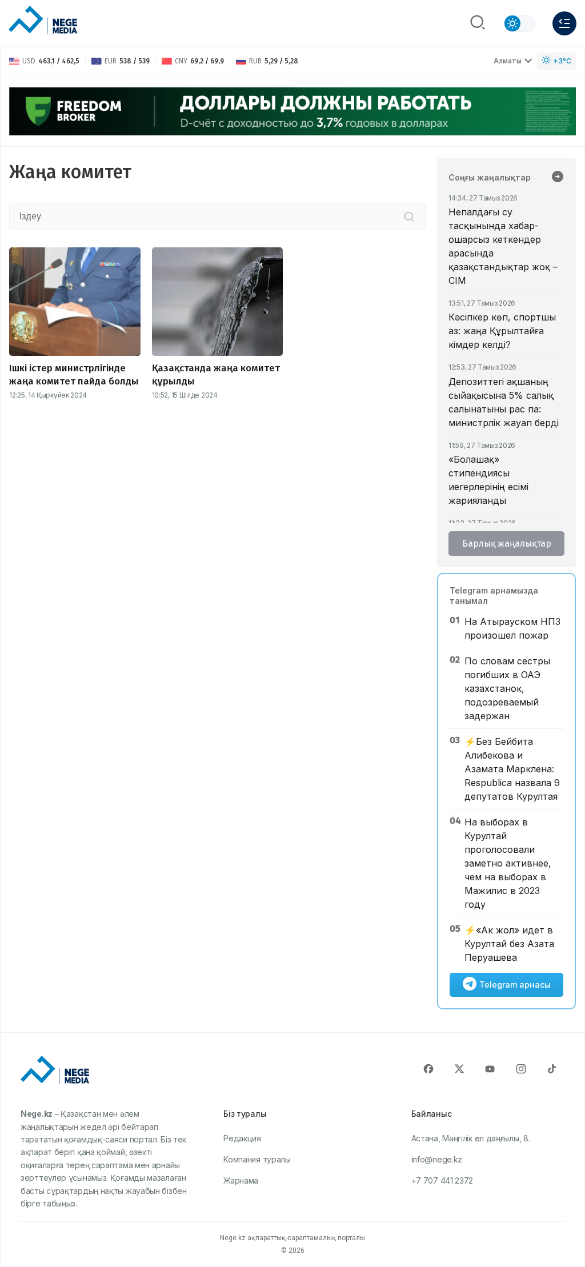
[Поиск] (477, 23)
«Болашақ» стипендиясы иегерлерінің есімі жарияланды (488, 480)
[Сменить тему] (519, 23)
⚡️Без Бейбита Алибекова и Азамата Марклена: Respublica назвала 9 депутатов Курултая (512, 769)
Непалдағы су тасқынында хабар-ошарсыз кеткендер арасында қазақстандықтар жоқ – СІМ (503, 246)
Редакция (242, 1138)
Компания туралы (257, 1159)
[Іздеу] (409, 216)
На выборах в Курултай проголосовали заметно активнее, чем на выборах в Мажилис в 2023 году (507, 863)
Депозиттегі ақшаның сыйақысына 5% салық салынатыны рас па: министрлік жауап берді (503, 402)
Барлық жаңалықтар (506, 543)
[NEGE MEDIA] (43, 20)
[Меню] (564, 23)
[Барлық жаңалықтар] (557, 178)
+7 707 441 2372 (442, 1180)
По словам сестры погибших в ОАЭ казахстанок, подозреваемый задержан (507, 688)
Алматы (508, 61)
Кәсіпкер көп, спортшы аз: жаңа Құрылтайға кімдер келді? (502, 330)
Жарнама (240, 1180)
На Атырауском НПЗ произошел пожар (512, 628)
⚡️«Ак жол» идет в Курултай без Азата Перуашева (509, 943)
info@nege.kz (436, 1159)
